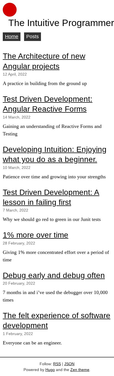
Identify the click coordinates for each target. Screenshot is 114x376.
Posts (32, 36)
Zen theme (79, 369)
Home (11, 36)
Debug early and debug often (54, 275)
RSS (57, 364)
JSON (69, 364)
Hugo (50, 369)
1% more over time (35, 235)
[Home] (57, 10)
